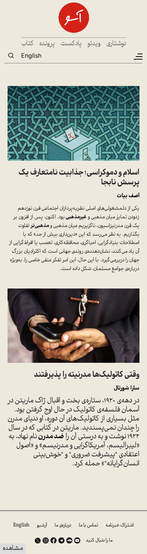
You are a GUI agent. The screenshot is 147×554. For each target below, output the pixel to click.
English (31, 55)
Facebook (54, 540)
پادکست (71, 44)
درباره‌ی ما (63, 525)
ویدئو (94, 44)
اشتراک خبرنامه (120, 525)
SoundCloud (69, 540)
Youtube (77, 540)
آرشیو (42, 525)
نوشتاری (116, 44)
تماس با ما (88, 525)
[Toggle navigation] (137, 56)
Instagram (46, 540)
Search (11, 55)
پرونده (47, 44)
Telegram (61, 540)
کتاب (27, 44)
